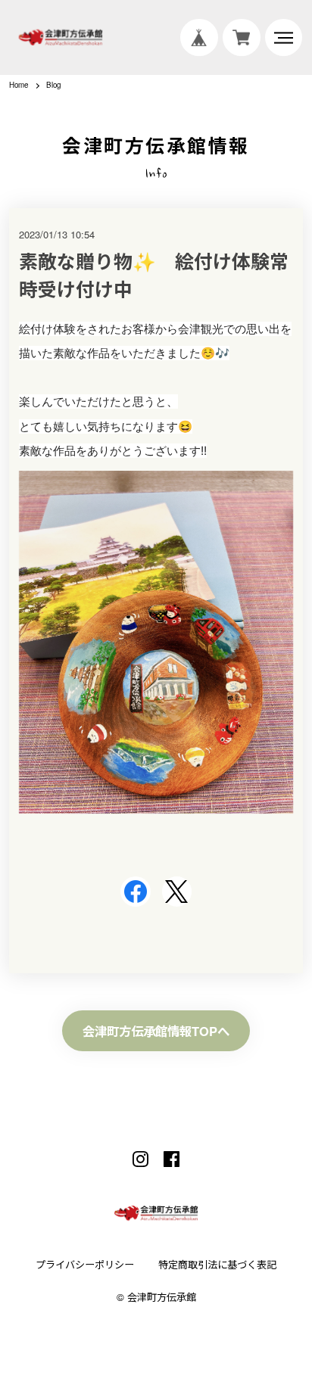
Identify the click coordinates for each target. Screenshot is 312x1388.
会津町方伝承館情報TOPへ (156, 1031)
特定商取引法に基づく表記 (217, 1265)
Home (18, 85)
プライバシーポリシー (85, 1265)
